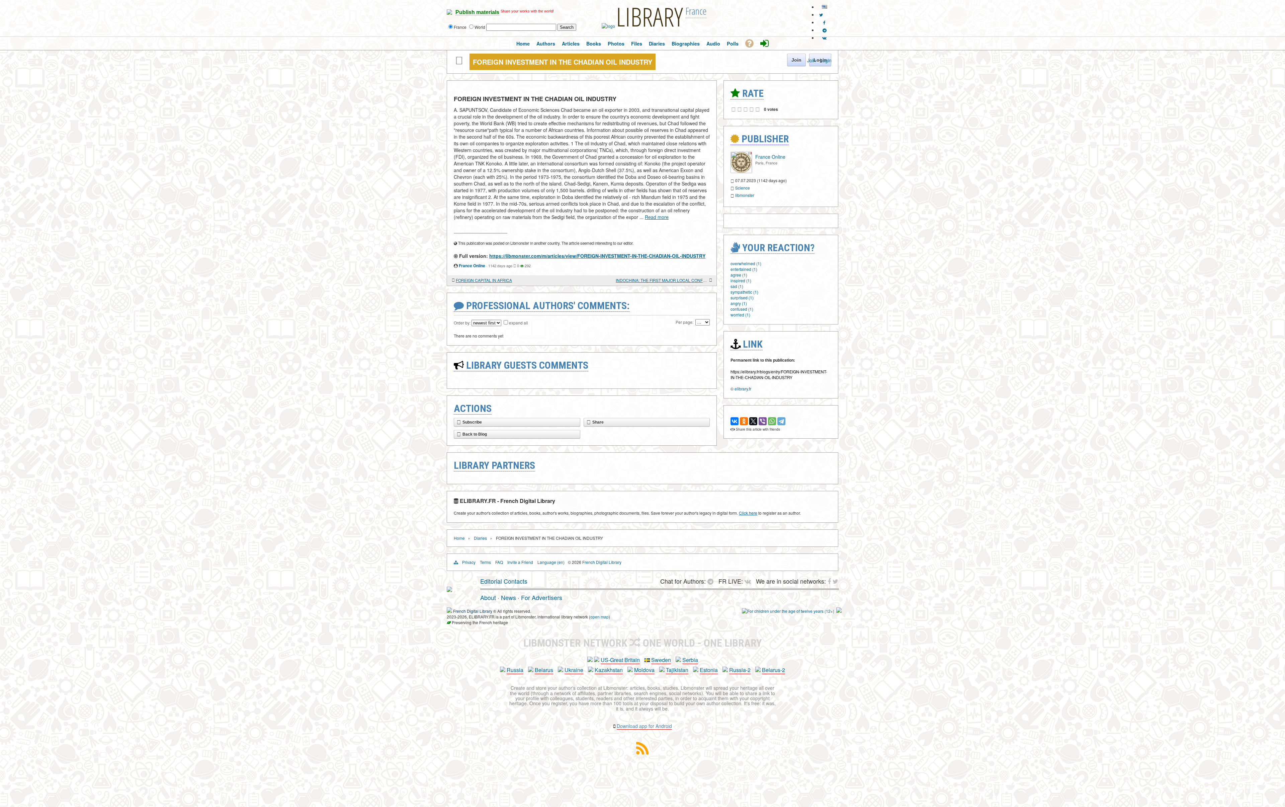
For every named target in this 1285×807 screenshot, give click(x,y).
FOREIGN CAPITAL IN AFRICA (484, 280)
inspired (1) (741, 280)
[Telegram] (781, 421)
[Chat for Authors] (825, 30)
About (488, 597)
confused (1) (742, 309)
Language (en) (551, 562)
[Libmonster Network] (788, 611)
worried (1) (740, 314)
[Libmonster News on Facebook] (824, 22)
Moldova (644, 670)
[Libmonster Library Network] (839, 611)
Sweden (661, 660)
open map (599, 616)
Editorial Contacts (503, 581)
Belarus (544, 670)
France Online (472, 266)
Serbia (690, 660)
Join (811, 60)
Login (826, 60)
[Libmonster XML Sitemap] (642, 752)
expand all (518, 322)
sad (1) (737, 286)
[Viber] (763, 421)
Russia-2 (740, 670)
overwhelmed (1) (746, 263)
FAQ (499, 562)
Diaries (480, 538)
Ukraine (574, 670)
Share (598, 422)
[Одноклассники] (744, 421)
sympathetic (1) (744, 292)
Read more (657, 217)
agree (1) (739, 275)
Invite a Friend (520, 562)
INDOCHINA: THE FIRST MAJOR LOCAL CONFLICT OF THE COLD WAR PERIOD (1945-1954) (662, 280)
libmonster (744, 195)
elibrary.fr (743, 388)
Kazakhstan (609, 670)
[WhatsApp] (772, 421)
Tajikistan (677, 670)
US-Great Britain (620, 660)
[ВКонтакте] (735, 421)
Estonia (709, 670)
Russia (515, 670)
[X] (753, 421)
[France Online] (741, 171)
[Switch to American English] (824, 7)
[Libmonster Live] (824, 38)
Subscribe (472, 422)
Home (459, 538)
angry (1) (739, 303)
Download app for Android (644, 726)
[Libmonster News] (821, 14)
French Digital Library (601, 562)
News (508, 597)
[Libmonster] (449, 589)
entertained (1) (744, 269)
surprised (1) (742, 297)
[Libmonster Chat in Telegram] (712, 581)
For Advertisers (541, 597)
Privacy (469, 562)
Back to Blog (474, 434)
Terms (485, 562)
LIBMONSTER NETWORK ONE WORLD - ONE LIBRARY (642, 643)
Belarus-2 (773, 670)
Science (742, 188)
